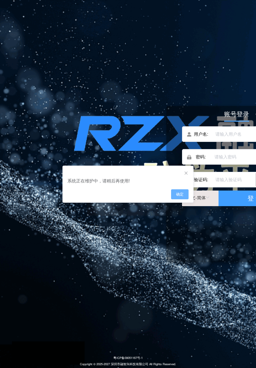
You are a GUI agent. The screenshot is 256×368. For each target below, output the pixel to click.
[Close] (186, 173)
